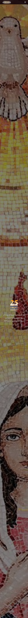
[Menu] (25, 2)
